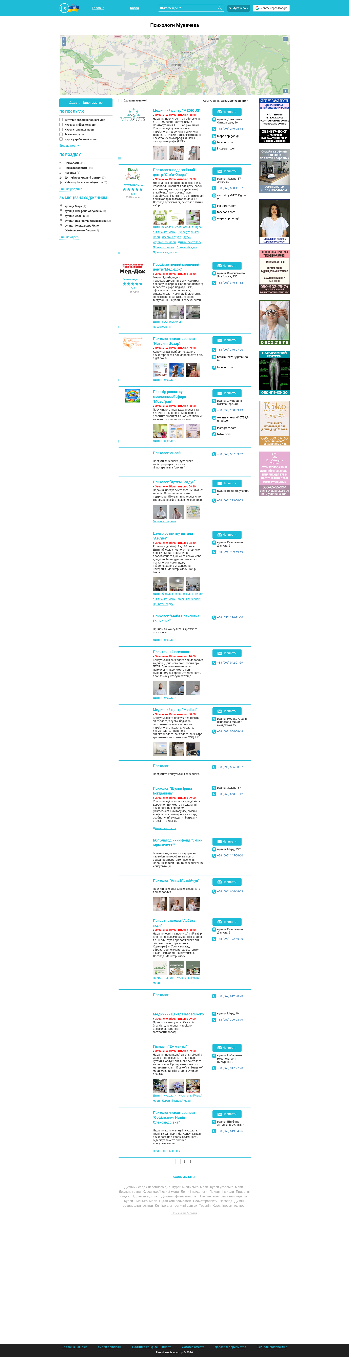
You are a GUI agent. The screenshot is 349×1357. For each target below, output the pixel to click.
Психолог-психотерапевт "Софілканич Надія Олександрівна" (174, 1117)
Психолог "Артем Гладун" (174, 482)
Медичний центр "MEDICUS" (176, 110)
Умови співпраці (110, 1347)
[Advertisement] (184, 1264)
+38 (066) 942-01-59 (230, 662)
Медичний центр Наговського (178, 1014)
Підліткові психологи (167, 1150)
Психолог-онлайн (167, 453)
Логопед (72, 172)
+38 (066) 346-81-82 (230, 282)
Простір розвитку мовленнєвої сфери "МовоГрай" (169, 397)
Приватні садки (187, 247)
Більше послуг (69, 145)
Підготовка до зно (165, 252)
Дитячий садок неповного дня (85, 119)
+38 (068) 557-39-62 (230, 454)
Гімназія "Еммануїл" (170, 1046)
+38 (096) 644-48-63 (230, 891)
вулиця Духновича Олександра (88, 220)
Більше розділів (70, 189)
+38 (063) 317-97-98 (230, 1068)
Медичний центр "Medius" (175, 710)
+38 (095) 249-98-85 (230, 128)
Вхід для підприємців (272, 1347)
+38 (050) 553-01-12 (230, 794)
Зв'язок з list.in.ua (74, 1347)
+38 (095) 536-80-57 (230, 767)
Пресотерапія (162, 326)
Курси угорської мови (79, 129)
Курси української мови (81, 139)
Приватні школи (163, 247)
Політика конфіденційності (151, 1347)
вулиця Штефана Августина (85, 211)
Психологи (75, 163)
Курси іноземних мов (229, 1206)
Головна (98, 8)
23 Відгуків (132, 197)
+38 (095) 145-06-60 (230, 855)
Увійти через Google (274, 8)
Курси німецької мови (176, 1100)
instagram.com (226, 148)
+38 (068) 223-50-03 (230, 500)
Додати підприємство (86, 103)
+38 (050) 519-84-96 (230, 1131)
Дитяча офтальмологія (168, 321)
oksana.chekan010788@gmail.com (233, 419)
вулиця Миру (75, 206)
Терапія (205, 1206)
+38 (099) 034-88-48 (230, 731)
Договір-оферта (193, 1347)
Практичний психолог (171, 652)
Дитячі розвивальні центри (85, 177)
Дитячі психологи (189, 242)
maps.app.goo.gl (228, 136)
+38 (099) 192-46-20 (230, 938)
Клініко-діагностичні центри (86, 182)
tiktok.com (223, 434)
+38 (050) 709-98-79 (230, 1019)
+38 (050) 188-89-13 (230, 410)
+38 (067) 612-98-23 (230, 996)
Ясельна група (74, 134)
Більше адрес (69, 237)
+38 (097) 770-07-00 (230, 349)
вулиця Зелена (77, 215)
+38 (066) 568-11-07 (230, 188)
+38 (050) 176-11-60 (230, 617)
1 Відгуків (132, 292)
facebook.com (226, 142)
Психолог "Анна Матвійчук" (176, 880)
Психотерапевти (79, 167)
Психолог (161, 766)
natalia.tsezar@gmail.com (232, 358)
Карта (134, 8)
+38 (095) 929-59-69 (230, 551)
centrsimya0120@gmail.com (233, 197)
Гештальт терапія (164, 521)
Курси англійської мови (81, 124)
